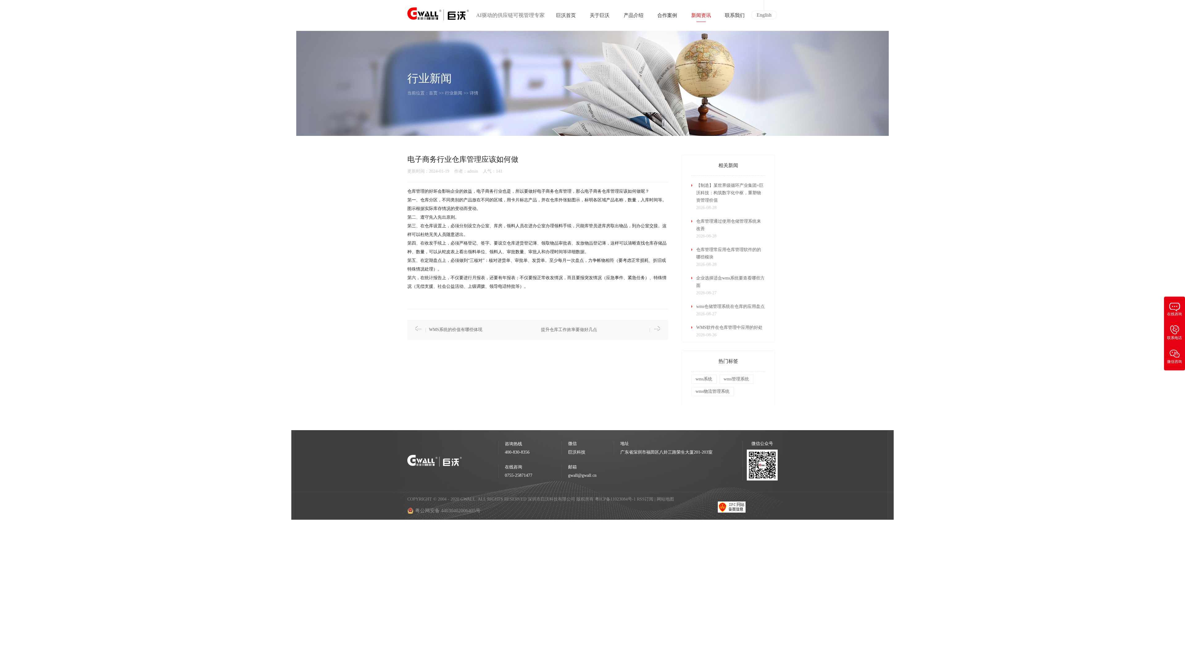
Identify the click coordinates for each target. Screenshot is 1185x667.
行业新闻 (453, 93)
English (764, 15)
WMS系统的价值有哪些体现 (455, 329)
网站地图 (665, 499)
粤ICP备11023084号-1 (616, 499)
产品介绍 (633, 15)
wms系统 (704, 379)
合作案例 (667, 15)
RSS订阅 (645, 499)
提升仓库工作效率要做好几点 (569, 329)
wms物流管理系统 (713, 391)
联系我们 (735, 15)
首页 (433, 93)
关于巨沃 (599, 15)
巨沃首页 (566, 15)
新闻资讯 (701, 15)
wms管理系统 (736, 379)
